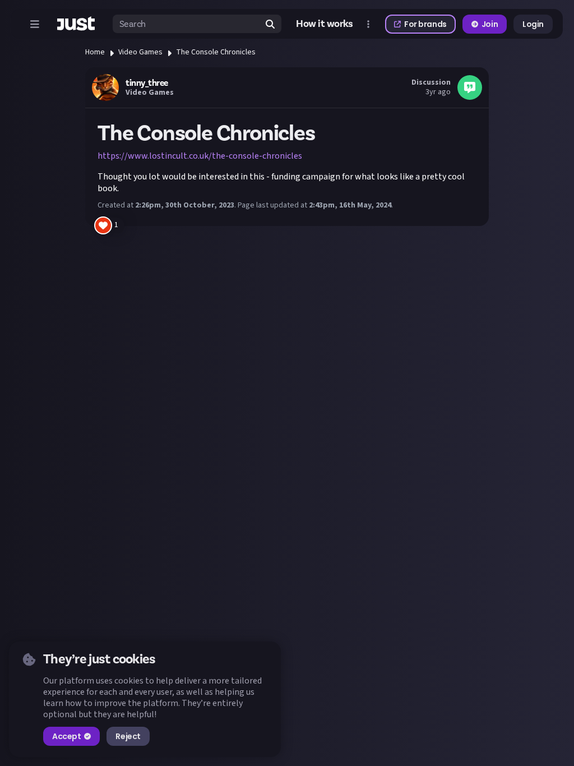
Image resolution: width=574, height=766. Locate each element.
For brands (425, 24)
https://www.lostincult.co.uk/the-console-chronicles (200, 156)
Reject (127, 736)
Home (95, 52)
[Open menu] (34, 24)
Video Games (140, 52)
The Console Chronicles (216, 52)
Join (490, 24)
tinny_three (147, 83)
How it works (324, 24)
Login (533, 24)
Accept (66, 736)
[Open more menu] (368, 24)
